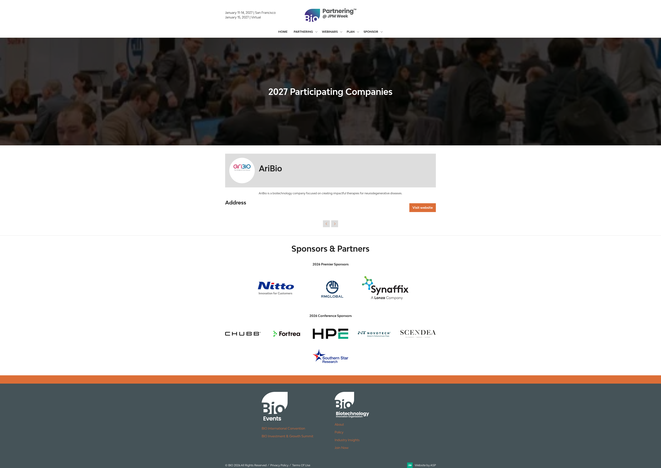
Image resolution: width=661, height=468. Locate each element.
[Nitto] (276, 288)
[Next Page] (334, 223)
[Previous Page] (326, 223)
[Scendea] (418, 333)
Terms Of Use (301, 465)
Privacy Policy (279, 465)
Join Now (341, 448)
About (339, 424)
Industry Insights (347, 440)
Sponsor (371, 31)
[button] (422, 207)
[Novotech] (374, 333)
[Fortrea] (286, 333)
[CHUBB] (243, 333)
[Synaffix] (385, 288)
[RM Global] (330, 288)
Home (282, 31)
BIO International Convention (283, 428)
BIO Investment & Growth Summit (287, 436)
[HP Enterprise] (330, 333)
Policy (339, 432)
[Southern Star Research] (330, 356)
